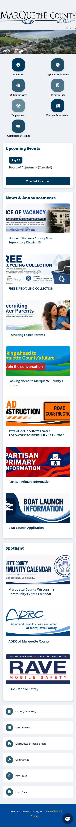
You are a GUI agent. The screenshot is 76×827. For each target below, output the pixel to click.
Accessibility (52, 811)
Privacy (34, 816)
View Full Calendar (38, 181)
